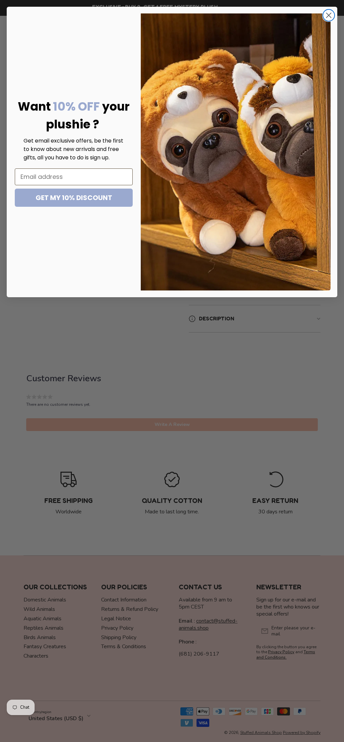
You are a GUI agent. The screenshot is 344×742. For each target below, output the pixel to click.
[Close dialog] (329, 15)
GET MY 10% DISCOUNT (74, 197)
